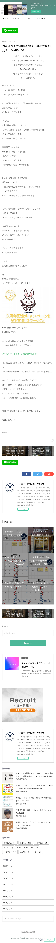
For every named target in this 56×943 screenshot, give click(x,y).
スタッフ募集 (40, 18)
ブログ (27, 18)
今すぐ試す (35, 11)
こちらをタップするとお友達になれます (19, 353)
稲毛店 (8, 847)
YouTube (24, 852)
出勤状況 (16, 18)
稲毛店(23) (5, 432)
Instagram (28, 643)
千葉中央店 (41, 843)
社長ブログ (10, 852)
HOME (5, 18)
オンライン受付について (27, 847)
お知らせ (25, 843)
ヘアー (37, 852)
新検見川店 (10, 843)
